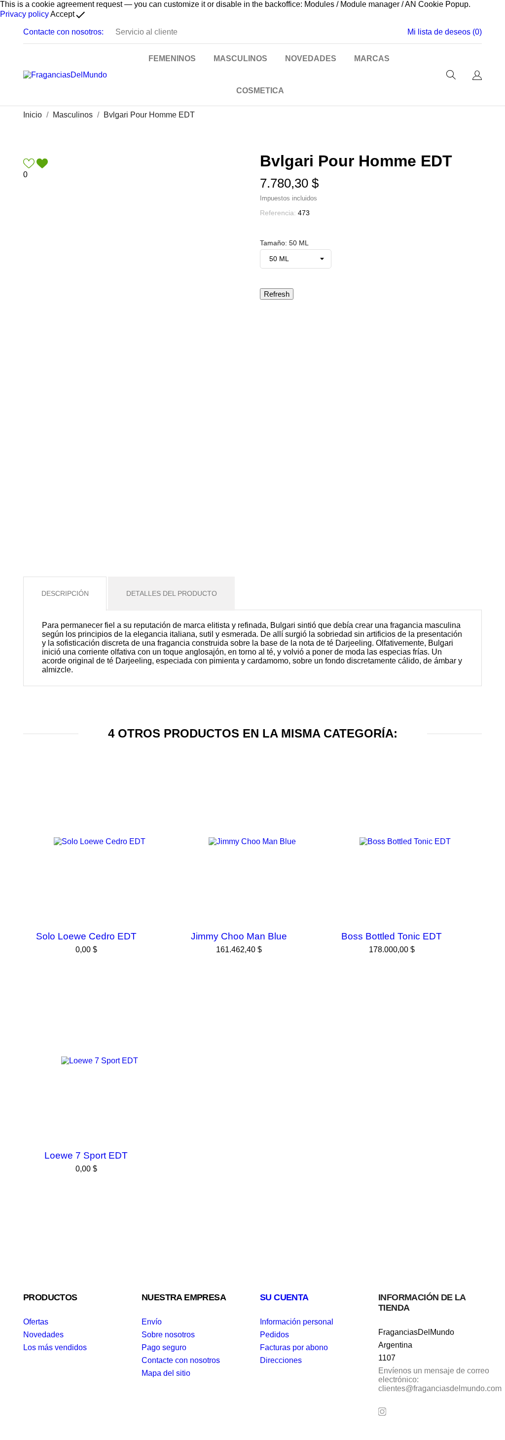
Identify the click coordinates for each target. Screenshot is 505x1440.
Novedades (43, 1334)
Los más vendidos (55, 1347)
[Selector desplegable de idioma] (477, 76)
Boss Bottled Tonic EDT (391, 936)
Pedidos (274, 1334)
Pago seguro (164, 1347)
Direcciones (281, 1360)
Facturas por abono (294, 1347)
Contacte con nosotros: (63, 32)
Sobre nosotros (168, 1334)
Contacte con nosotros (181, 1360)
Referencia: (278, 213)
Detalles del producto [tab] (171, 593)
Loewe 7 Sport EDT (86, 1155)
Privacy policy (24, 14)
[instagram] (382, 1411)
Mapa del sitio (166, 1373)
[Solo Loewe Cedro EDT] (166, 791)
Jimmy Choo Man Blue (239, 936)
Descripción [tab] (65, 593)
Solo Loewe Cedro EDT (86, 936)
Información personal (296, 1322)
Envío (152, 1322)
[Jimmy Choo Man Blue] (319, 791)
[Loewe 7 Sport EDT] (166, 1010)
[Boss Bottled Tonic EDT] (472, 791)
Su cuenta (284, 1297)
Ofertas (35, 1322)
